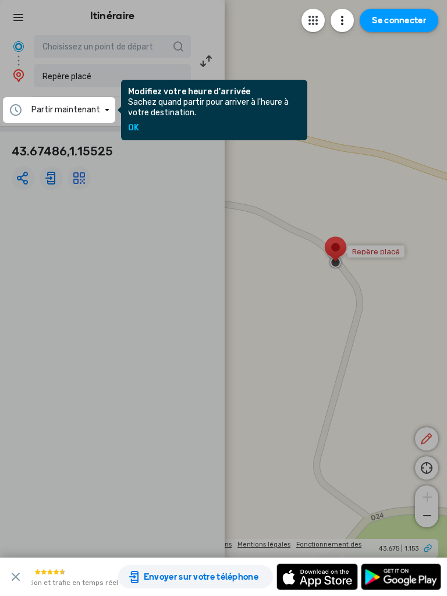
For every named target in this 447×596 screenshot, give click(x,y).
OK (133, 128)
